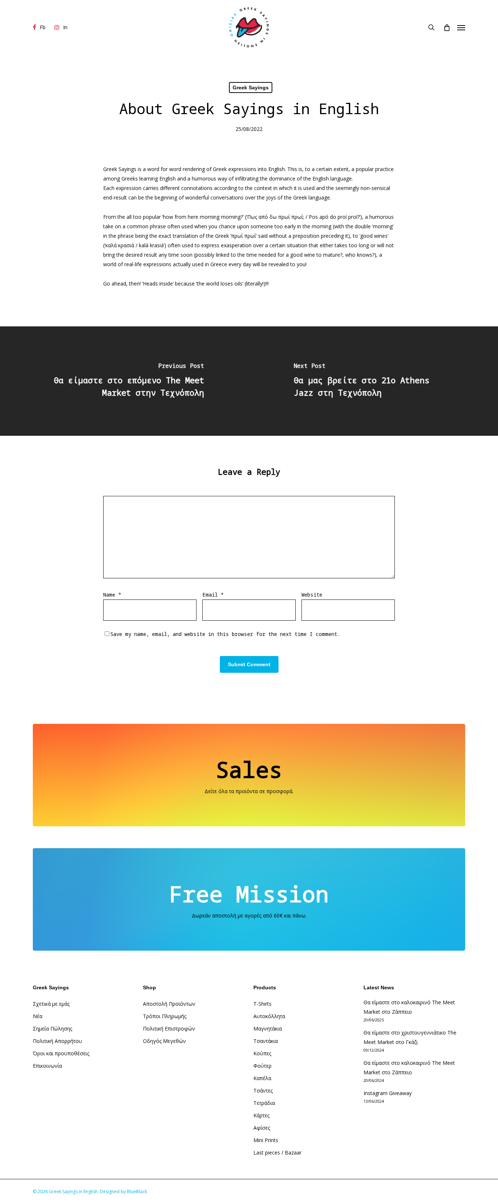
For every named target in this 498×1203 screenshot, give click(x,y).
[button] (461, 27)
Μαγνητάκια (267, 1028)
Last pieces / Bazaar (277, 1152)
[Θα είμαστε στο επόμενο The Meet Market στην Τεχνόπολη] (124, 381)
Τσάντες (263, 1090)
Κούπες (262, 1053)
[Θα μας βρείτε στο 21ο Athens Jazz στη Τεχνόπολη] (373, 381)
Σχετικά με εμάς (51, 1003)
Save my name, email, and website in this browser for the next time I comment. (225, 633)
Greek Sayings (251, 87)
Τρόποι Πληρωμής (164, 1016)
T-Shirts (262, 1003)
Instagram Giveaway (387, 1093)
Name (112, 594)
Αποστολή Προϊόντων (169, 1003)
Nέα (37, 1016)
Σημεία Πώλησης (52, 1028)
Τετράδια (264, 1102)
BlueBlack (137, 1191)
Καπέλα (262, 1078)
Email (212, 594)
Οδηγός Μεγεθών (164, 1040)
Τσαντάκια (265, 1040)
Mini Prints (265, 1140)
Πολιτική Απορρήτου (57, 1040)
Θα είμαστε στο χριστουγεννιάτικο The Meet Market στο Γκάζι (409, 1037)
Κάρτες (261, 1115)
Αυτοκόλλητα (269, 1016)
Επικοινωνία (47, 1065)
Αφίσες (261, 1127)
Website (311, 594)
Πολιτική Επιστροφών (169, 1028)
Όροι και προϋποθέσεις (61, 1053)
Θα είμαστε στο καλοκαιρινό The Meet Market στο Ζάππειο (409, 1007)
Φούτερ (262, 1065)
